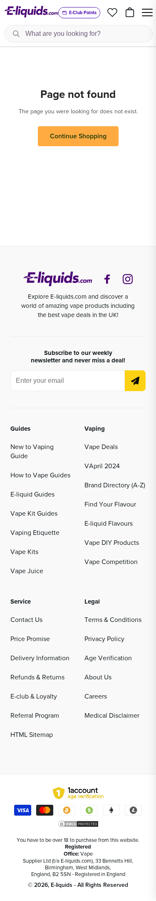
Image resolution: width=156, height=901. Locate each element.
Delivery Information (39, 657)
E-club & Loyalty (33, 696)
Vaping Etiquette (34, 532)
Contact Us (26, 619)
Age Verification (108, 657)
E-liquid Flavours (108, 523)
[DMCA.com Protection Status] (78, 824)
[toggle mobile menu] (147, 12)
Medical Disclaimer (111, 715)
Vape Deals (101, 446)
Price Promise (30, 638)
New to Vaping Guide (32, 451)
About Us (97, 676)
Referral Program (34, 715)
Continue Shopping (78, 136)
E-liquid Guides (32, 494)
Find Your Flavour (110, 504)
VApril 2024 (102, 465)
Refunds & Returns (37, 676)
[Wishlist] (112, 12)
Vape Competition (111, 561)
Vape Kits (24, 551)
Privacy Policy (104, 638)
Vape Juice (26, 570)
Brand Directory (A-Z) (114, 484)
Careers (95, 696)
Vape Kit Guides (33, 513)
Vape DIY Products (111, 542)
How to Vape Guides (40, 474)
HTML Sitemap (31, 734)
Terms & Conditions (112, 619)
